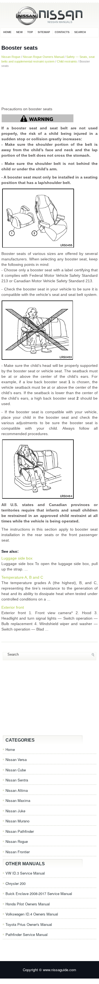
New (19, 32)
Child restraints (67, 61)
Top (30, 32)
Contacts (62, 32)
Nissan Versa (16, 759)
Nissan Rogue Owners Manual (43, 56)
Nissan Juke (15, 810)
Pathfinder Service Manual (27, 934)
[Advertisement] (49, 87)
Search (80, 32)
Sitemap (44, 32)
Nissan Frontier (18, 851)
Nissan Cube (16, 769)
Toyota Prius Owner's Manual (29, 924)
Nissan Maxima (18, 800)
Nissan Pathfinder (20, 831)
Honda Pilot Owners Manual (28, 903)
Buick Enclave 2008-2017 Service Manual (39, 893)
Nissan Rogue (10, 56)
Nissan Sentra (17, 780)
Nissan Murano (17, 821)
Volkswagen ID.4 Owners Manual (32, 914)
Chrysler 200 (16, 883)
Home (7, 32)
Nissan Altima (17, 790)
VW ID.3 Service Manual (25, 873)
